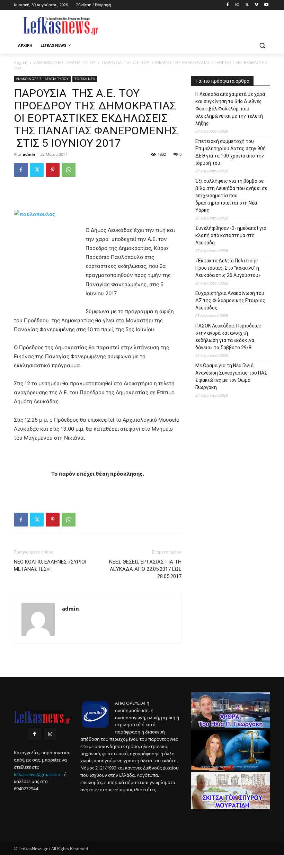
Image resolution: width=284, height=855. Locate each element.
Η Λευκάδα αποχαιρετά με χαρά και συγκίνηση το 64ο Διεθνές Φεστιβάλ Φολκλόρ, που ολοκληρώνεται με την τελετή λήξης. (230, 108)
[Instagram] (237, 5)
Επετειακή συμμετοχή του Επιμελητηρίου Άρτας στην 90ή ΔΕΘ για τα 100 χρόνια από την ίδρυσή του (230, 152)
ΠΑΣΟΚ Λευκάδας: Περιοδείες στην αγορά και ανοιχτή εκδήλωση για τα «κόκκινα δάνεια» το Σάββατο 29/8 (228, 336)
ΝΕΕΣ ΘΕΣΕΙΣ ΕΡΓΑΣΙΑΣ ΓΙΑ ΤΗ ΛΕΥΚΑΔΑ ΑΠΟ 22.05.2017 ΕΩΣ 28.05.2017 (145, 569)
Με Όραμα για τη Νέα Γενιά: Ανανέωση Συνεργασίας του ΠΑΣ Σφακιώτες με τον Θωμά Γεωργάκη (231, 376)
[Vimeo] (256, 5)
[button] (262, 45)
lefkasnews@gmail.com (38, 774)
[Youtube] (266, 5)
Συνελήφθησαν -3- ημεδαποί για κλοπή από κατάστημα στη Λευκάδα (230, 235)
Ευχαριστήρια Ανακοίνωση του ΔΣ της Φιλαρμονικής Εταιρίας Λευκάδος (230, 300)
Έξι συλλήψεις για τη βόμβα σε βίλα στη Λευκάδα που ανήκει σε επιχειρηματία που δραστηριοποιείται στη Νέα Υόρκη (231, 195)
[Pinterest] (53, 170)
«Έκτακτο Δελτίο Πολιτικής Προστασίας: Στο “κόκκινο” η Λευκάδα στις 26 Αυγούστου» (228, 268)
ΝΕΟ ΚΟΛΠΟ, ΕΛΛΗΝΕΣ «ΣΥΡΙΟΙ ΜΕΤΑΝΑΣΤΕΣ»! (50, 565)
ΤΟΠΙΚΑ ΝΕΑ (84, 78)
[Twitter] (247, 5)
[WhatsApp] (69, 170)
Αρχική (20, 62)
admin (29, 154)
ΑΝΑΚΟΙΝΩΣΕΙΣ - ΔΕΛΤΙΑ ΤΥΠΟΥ (64, 62)
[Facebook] (228, 5)
